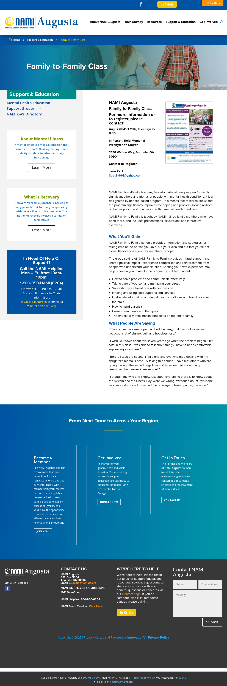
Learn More (41, 167)
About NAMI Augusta (105, 22)
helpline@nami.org (43, 306)
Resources (154, 22)
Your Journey (133, 22)
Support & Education (181, 22)
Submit (212, 622)
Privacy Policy (158, 637)
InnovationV (136, 637)
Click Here (96, 606)
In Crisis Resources (34, 302)
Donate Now (109, 502)
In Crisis (167, 4)
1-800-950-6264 (90, 677)
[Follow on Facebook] (141, 4)
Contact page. (131, 594)
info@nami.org (142, 677)
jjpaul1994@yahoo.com (125, 175)
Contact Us (172, 500)
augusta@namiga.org (82, 583)
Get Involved (209, 22)
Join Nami (42, 531)
